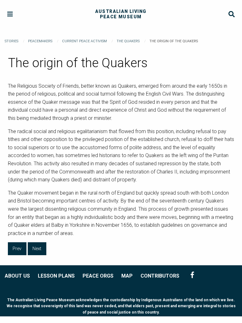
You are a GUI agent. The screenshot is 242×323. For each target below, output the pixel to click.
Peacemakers (40, 41)
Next (36, 248)
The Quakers (128, 41)
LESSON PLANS (56, 276)
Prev (17, 248)
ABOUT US (17, 276)
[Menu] (10, 14)
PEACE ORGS (98, 276)
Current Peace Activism (84, 41)
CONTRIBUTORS (160, 276)
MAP (127, 276)
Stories (11, 41)
